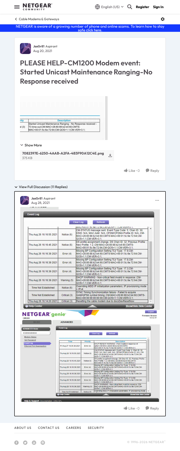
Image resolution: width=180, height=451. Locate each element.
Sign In (158, 7)
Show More (33, 145)
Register (142, 7)
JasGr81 (38, 46)
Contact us (48, 428)
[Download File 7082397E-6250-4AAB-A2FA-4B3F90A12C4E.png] (110, 155)
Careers (73, 428)
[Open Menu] (163, 19)
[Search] (129, 6)
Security (96, 428)
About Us (22, 428)
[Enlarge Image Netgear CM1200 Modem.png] (90, 356)
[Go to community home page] (37, 6)
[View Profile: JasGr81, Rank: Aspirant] (25, 48)
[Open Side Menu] (17, 7)
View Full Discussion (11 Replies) (43, 187)
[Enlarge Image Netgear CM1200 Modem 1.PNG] (90, 258)
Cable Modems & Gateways (39, 19)
